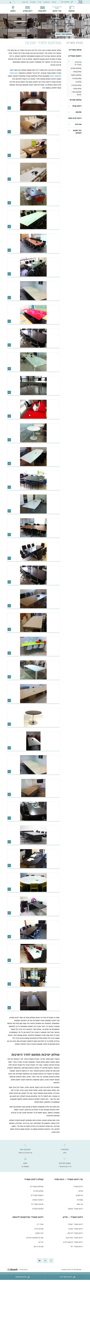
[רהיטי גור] (80, 2)
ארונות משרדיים (37, 1204)
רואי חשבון (39, 1233)
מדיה (39, 2)
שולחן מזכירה (38, 1191)
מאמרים (32, 2)
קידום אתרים (23, 1269)
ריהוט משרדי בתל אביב (74, 1238)
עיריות (41, 1242)
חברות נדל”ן (38, 1229)
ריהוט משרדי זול (77, 1246)
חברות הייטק (38, 1246)
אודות (54, 2)
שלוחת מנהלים (37, 1209)
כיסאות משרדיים (37, 1195)
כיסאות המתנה (37, 1200)
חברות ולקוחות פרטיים (34, 1238)
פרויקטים (47, 2)
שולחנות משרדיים (36, 1187)
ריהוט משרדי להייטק (75, 1233)
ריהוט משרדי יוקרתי (75, 1224)
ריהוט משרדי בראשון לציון (73, 1242)
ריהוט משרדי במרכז (75, 1229)
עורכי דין (40, 1224)
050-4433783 (65, 2)
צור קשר (25, 2)
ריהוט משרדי (78, 1187)
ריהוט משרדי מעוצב (75, 1209)
